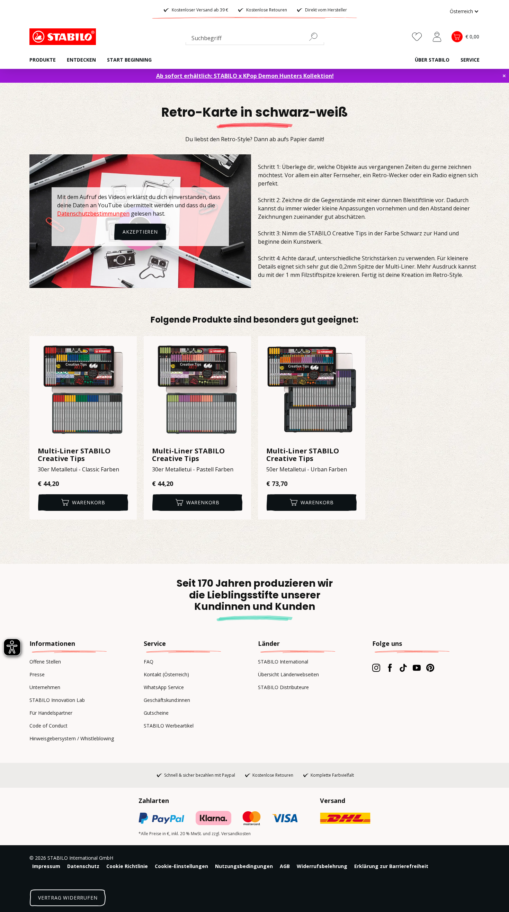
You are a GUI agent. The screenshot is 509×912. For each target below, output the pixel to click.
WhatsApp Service (164, 687)
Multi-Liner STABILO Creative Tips (74, 454)
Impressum (46, 866)
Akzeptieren (140, 231)
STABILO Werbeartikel (169, 725)
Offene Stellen (45, 661)
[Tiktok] (403, 667)
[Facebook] (390, 667)
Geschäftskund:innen (167, 700)
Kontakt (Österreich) (166, 674)
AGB (285, 866)
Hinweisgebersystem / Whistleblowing (71, 738)
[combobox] (255, 39)
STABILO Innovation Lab (57, 700)
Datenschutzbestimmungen (93, 213)
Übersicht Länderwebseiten (288, 674)
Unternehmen (44, 687)
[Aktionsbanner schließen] (504, 76)
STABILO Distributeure (283, 687)
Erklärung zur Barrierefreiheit (391, 866)
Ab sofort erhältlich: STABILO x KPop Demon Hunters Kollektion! (245, 76)
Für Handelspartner (50, 713)
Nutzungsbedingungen (244, 866)
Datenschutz (83, 866)
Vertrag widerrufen (67, 897)
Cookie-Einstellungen (181, 866)
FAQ (148, 661)
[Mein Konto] (437, 37)
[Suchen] (316, 37)
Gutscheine (156, 713)
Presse (37, 674)
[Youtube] (417, 667)
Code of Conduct (48, 725)
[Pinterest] (430, 667)
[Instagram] (376, 667)
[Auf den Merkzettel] (127, 345)
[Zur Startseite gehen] (64, 36)
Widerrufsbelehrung (322, 866)
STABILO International (283, 661)
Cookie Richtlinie (127, 866)
